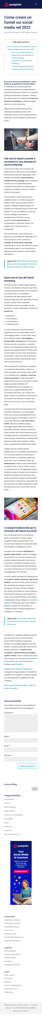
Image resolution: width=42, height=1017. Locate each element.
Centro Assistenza (10, 951)
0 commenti (33, 32)
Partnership (8, 978)
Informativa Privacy (10, 989)
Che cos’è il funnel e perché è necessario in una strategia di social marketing (22, 55)
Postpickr (18, 664)
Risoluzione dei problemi (12, 954)
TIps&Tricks (8, 826)
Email (7, 746)
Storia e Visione (9, 975)
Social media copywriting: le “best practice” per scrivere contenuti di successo (21, 621)
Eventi (6, 823)
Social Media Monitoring (12, 940)
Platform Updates (10, 807)
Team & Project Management (13, 937)
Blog (27, 32)
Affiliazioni (7, 982)
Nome (7, 736)
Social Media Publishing (12, 920)
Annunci (7, 803)
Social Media (8, 819)
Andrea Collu (10, 32)
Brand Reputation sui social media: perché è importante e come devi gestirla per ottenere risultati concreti (22, 264)
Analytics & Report (10, 934)
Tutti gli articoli (9, 799)
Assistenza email (9, 958)
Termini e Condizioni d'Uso (12, 985)
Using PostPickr (9, 811)
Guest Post (8, 830)
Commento (9, 713)
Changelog (7, 961)
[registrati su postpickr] (21, 873)
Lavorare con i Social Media (13, 815)
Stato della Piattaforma (12, 834)
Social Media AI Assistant (12, 923)
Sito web (7, 755)
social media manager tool (21, 669)
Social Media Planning (11, 927)
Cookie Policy (8, 992)
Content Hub (8, 930)
